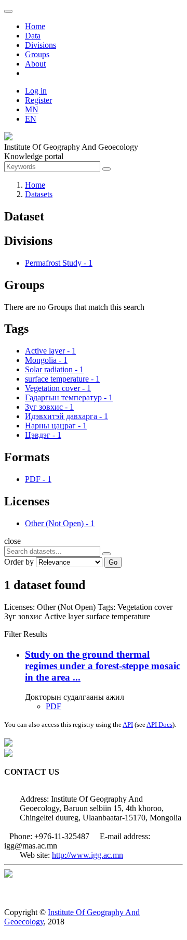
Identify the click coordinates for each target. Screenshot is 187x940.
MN (31, 109)
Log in (36, 90)
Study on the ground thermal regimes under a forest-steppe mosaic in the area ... (102, 666)
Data (33, 35)
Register (38, 100)
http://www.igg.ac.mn (87, 855)
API (128, 724)
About (35, 63)
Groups (37, 54)
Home (35, 26)
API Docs (159, 724)
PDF (53, 706)
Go (113, 562)
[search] (106, 553)
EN (30, 118)
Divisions (40, 45)
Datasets (38, 194)
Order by (19, 561)
